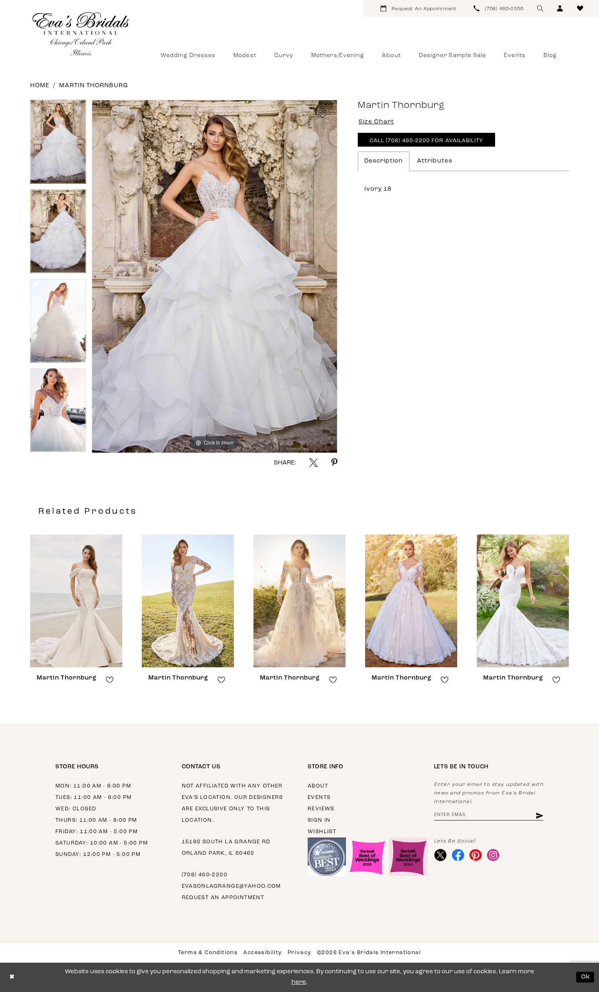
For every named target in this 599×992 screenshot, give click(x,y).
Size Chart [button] (376, 122)
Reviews (321, 809)
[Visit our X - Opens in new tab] (440, 855)
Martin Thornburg (93, 86)
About (318, 786)
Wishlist (322, 831)
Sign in (319, 820)
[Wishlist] (580, 8)
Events (319, 797)
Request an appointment (223, 897)
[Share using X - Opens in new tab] (313, 462)
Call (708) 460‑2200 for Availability (427, 140)
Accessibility (262, 952)
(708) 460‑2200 (204, 875)
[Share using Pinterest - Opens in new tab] (334, 462)
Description (383, 161)
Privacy (299, 952)
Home (39, 86)
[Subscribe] (539, 815)
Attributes (434, 161)
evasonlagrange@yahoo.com (231, 886)
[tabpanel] (58, 144)
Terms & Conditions (208, 952)
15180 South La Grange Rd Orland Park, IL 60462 (226, 847)
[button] (560, 8)
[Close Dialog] (12, 977)
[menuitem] (419, 8)
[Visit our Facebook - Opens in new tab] (458, 855)
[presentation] (76, 600)
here (298, 982)
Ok (585, 977)
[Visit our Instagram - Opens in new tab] (493, 855)
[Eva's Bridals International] (81, 33)
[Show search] (540, 8)
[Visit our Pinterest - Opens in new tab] (475, 855)
